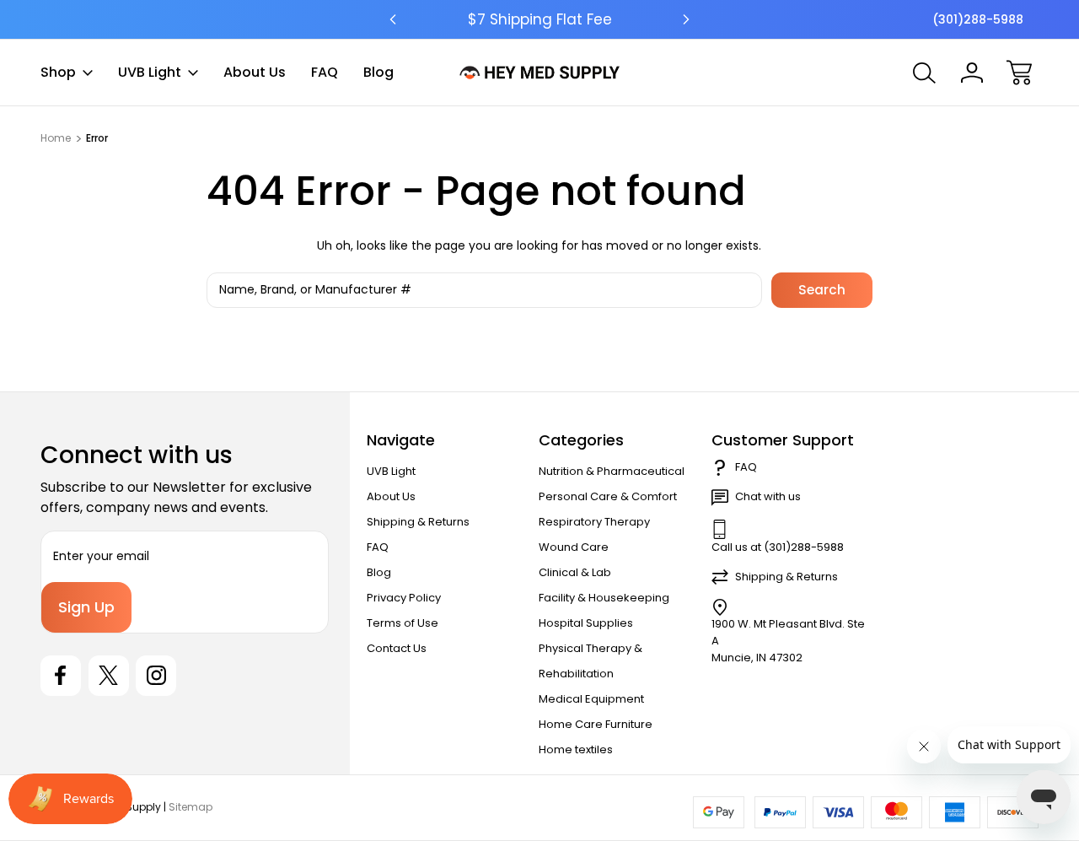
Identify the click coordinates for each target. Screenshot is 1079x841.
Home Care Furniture (595, 724)
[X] (109, 675)
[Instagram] (156, 675)
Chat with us (768, 496)
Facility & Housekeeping (604, 598)
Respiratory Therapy (594, 522)
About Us (254, 72)
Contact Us (397, 648)
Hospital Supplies (586, 623)
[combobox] (484, 290)
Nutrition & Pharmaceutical (611, 471)
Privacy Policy (404, 598)
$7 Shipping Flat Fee (540, 19)
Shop (58, 72)
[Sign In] (972, 72)
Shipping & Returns (418, 522)
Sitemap (190, 807)
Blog (378, 72)
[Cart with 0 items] (1019, 72)
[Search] (924, 72)
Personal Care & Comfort (608, 496)
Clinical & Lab (575, 572)
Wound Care (574, 547)
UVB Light (149, 72)
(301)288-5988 (977, 19)
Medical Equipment (591, 699)
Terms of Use (402, 623)
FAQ (324, 72)
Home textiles (576, 749)
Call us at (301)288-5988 (777, 547)
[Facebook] (60, 675)
